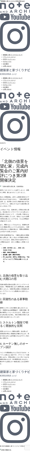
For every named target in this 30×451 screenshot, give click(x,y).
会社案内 (6, 64)
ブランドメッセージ (9, 57)
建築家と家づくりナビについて (12, 55)
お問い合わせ (7, 66)
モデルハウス (7, 61)
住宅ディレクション (9, 59)
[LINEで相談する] (5, 450)
